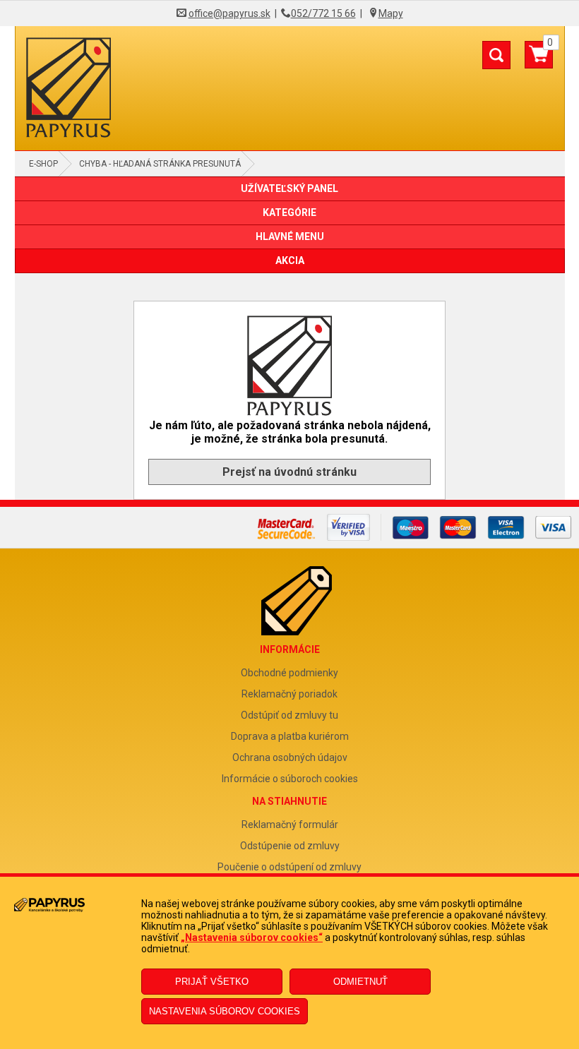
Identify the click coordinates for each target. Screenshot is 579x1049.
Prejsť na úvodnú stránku (289, 472)
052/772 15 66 (323, 13)
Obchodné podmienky (289, 672)
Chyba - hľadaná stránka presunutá (160, 164)
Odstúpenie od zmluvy (290, 845)
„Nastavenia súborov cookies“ (252, 937)
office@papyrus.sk (229, 13)
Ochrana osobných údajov (289, 757)
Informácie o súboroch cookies (290, 778)
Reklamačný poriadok (289, 694)
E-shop (43, 164)
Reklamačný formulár (289, 824)
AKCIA (289, 260)
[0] (539, 60)
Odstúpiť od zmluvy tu (289, 715)
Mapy (390, 13)
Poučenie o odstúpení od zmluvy (289, 867)
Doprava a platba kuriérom (290, 736)
